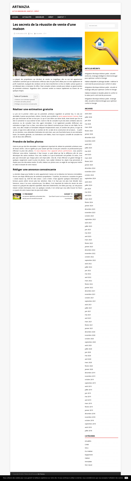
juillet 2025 (88, 148)
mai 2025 (88, 151)
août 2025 (88, 144)
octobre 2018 (89, 420)
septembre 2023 (90, 219)
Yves (31, 33)
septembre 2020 (90, 342)
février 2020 (89, 366)
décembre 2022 (90, 250)
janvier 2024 (89, 206)
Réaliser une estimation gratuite (25, 99)
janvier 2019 (89, 410)
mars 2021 (88, 322)
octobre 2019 (89, 379)
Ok (126, 478)
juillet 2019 (88, 390)
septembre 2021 (90, 301)
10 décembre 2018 (21, 33)
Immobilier (40, 17)
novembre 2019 (90, 376)
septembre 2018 (90, 424)
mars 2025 (88, 158)
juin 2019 (88, 393)
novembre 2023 (90, 212)
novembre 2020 (90, 335)
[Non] (128, 478)
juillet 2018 (88, 431)
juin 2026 (88, 120)
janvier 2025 (89, 165)
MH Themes (41, 474)
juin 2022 (88, 270)
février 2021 (89, 325)
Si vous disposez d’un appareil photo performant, (53, 151)
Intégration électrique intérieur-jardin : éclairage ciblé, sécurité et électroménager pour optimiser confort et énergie (101, 101)
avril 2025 (88, 154)
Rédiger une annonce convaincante (26, 104)
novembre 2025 (90, 141)
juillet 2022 (88, 267)
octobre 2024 (89, 175)
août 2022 (88, 264)
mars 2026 (88, 127)
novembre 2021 (90, 294)
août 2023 (88, 223)
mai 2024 (88, 192)
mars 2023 (88, 240)
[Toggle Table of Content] (34, 97)
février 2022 (89, 284)
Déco (86, 448)
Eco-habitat (88, 451)
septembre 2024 (90, 178)
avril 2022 (88, 277)
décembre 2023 (90, 209)
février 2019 (89, 407)
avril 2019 (88, 400)
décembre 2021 (90, 291)
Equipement (89, 455)
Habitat (61, 17)
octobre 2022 (89, 257)
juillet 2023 (88, 226)
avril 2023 (88, 236)
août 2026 (88, 114)
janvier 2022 (89, 287)
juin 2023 (88, 229)
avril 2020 (88, 359)
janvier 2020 (89, 369)
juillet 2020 (88, 349)
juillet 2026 (88, 117)
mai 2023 (88, 233)
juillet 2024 (88, 185)
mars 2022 (88, 281)
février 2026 (89, 131)
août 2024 (88, 182)
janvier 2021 (89, 328)
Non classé (88, 465)
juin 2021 (88, 311)
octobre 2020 (89, 339)
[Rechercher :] (101, 25)
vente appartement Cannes (68, 116)
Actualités (26, 17)
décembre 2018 (90, 414)
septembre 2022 (90, 260)
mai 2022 (88, 274)
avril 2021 (88, 318)
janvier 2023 (89, 247)
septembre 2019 (90, 383)
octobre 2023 (89, 216)
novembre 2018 (90, 417)
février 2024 (89, 202)
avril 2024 (88, 195)
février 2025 (89, 161)
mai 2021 (88, 315)
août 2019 (88, 386)
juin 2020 (88, 352)
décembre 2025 (90, 137)
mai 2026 (88, 124)
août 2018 (88, 427)
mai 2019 (88, 396)
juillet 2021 (88, 308)
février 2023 (89, 243)
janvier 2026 (89, 134)
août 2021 (88, 305)
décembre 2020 (90, 332)
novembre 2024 (90, 172)
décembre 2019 (90, 373)
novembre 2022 (90, 253)
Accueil (15, 17)
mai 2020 (88, 356)
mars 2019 (88, 403)
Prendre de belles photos (23, 102)
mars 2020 (88, 362)
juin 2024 (88, 189)
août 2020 (88, 345)
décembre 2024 (90, 168)
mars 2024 (88, 199)
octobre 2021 (89, 298)
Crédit (50, 17)
